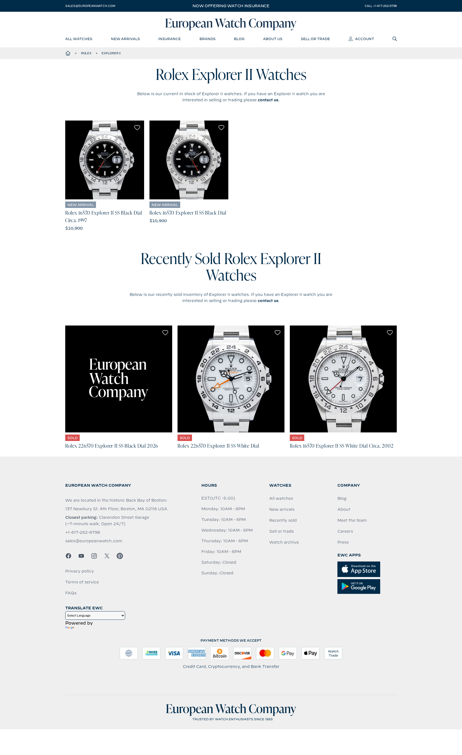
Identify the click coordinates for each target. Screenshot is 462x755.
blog (239, 38)
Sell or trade (281, 531)
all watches (78, 38)
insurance (169, 38)
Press (343, 542)
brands (207, 38)
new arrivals (125, 38)
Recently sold (283, 520)
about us (272, 38)
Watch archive (284, 542)
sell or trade (315, 38)
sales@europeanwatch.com (90, 5)
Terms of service (82, 582)
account (364, 39)
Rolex (86, 53)
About (343, 509)
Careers (345, 531)
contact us (268, 100)
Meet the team (352, 520)
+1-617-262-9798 (82, 532)
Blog (341, 498)
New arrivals (281, 509)
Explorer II (111, 53)
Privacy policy (79, 571)
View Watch (105, 159)
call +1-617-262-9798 (381, 5)
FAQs (70, 593)
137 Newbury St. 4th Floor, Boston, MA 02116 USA (116, 509)
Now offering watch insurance (230, 6)
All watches (281, 498)
